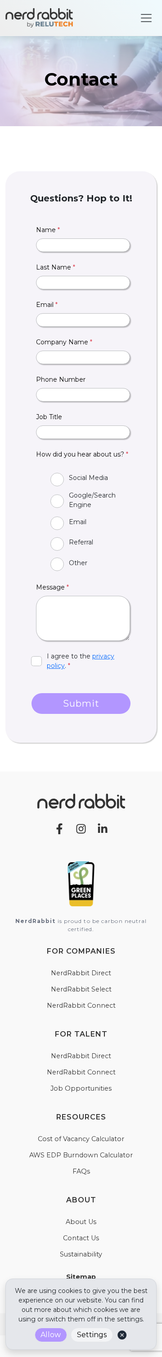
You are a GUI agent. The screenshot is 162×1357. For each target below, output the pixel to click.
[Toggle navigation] (146, 18)
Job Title (49, 417)
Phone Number (61, 379)
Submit (81, 703)
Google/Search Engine (92, 500)
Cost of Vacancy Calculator (81, 1139)
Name (48, 230)
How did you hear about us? (82, 454)
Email (47, 305)
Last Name (55, 267)
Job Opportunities (81, 1088)
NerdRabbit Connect (81, 1005)
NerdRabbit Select (81, 989)
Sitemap (81, 1277)
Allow (50, 1334)
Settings (92, 1334)
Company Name (64, 342)
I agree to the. (80, 661)
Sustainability (81, 1254)
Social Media (88, 478)
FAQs (81, 1171)
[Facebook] (59, 828)
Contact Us (81, 1238)
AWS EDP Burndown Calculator (81, 1155)
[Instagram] (81, 828)
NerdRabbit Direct (81, 973)
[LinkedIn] (102, 828)
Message (52, 587)
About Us (81, 1222)
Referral (81, 542)
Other (78, 563)
